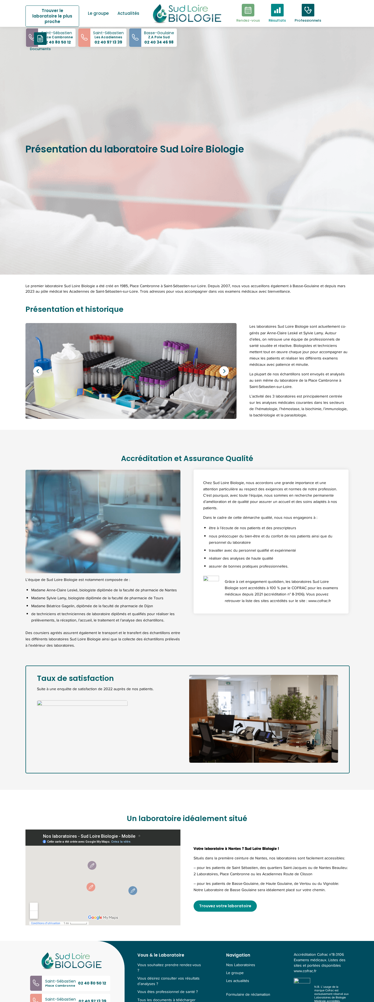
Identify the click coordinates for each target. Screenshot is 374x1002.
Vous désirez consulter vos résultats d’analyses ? (168, 981)
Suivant (224, 371)
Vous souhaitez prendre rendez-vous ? (169, 967)
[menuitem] (54, 12)
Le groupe (235, 973)
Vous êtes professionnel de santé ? (167, 992)
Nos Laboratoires (240, 965)
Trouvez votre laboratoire (225, 906)
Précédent (38, 371)
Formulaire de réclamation (248, 994)
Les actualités (237, 981)
